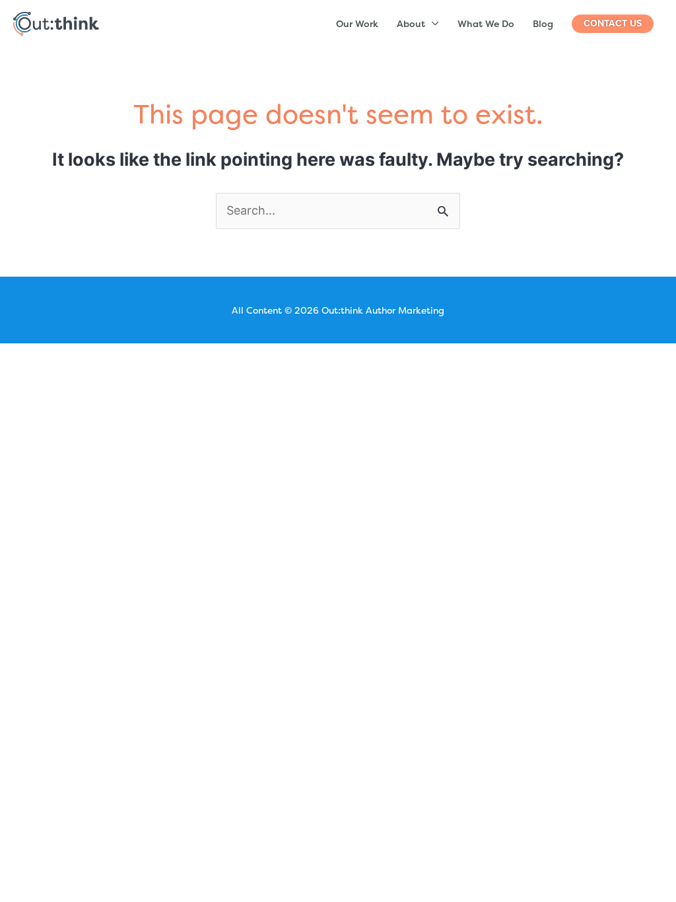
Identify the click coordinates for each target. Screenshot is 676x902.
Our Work (357, 23)
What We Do (485, 23)
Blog (543, 23)
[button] (613, 24)
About (411, 23)
